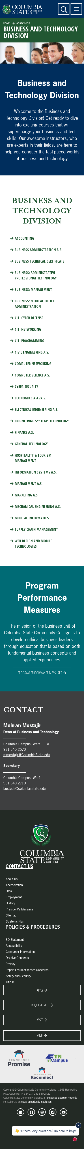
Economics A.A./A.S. (30, 398)
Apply (40, 990)
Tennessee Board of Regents (61, 1098)
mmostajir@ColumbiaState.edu (26, 754)
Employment (14, 897)
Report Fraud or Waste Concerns (27, 970)
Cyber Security (26, 386)
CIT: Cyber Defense (29, 317)
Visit (40, 1019)
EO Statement (15, 939)
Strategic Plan (15, 921)
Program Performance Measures (40, 672)
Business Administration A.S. (38, 249)
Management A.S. (29, 483)
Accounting (24, 238)
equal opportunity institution (36, 1102)
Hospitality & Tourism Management (33, 458)
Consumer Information (20, 952)
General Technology (31, 443)
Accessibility (14, 945)
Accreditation (14, 885)
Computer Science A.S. (32, 375)
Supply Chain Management (36, 529)
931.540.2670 (14, 749)
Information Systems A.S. (36, 472)
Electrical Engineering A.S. (36, 409)
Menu (76, 9)
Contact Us (19, 866)
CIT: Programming (29, 340)
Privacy (10, 964)
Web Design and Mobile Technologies (33, 543)
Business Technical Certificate (39, 261)
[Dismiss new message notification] (78, 1125)
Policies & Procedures (33, 927)
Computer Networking (33, 363)
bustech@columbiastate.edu (24, 788)
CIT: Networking (28, 329)
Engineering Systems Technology (42, 420)
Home (6, 23)
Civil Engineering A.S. (32, 352)
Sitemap (11, 915)
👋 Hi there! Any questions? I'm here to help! (45, 1131)
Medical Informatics (32, 518)
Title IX (10, 982)
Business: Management (33, 289)
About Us (12, 879)
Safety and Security (18, 976)
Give (40, 1035)
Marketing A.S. (27, 495)
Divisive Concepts (17, 958)
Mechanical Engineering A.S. (38, 506)
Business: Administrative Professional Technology (36, 275)
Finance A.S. (24, 432)
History (10, 903)
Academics (23, 23)
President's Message (19, 909)
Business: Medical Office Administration (34, 304)
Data (9, 891)
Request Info (40, 1005)
